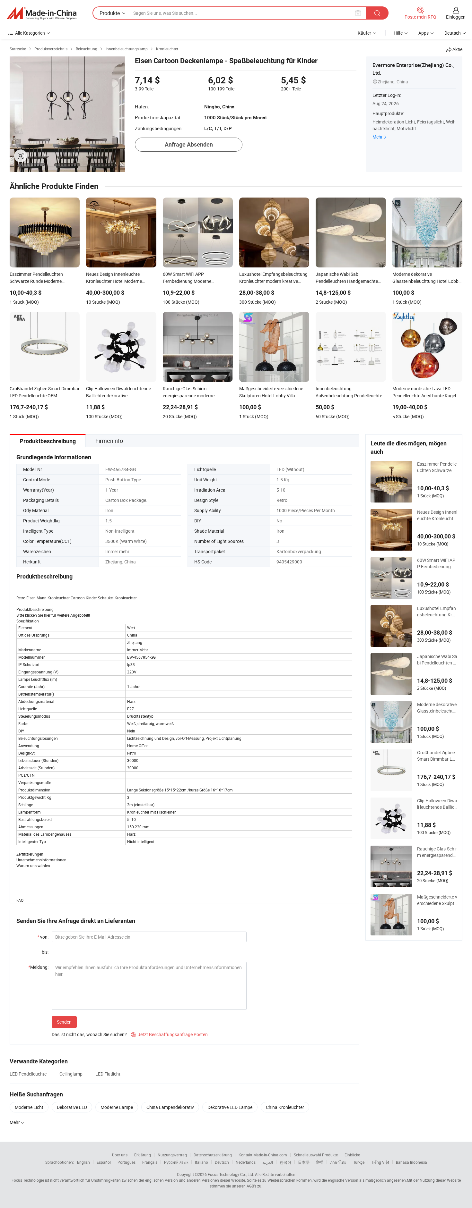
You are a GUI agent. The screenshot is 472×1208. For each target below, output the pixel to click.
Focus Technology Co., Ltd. (231, 1174)
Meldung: (38, 967)
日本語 (304, 1162)
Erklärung (142, 1154)
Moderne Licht (29, 1107)
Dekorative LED (72, 1107)
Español (104, 1162)
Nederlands (246, 1162)
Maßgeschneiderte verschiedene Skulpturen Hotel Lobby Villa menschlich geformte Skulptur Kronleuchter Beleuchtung (437, 900)
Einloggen (456, 17)
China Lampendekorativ (170, 1107)
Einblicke (352, 1154)
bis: (45, 952)
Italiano (201, 1162)
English (83, 1162)
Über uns (119, 1154)
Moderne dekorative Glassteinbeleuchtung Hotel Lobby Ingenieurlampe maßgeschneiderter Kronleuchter (437, 707)
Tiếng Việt (380, 1162)
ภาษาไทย (338, 1162)
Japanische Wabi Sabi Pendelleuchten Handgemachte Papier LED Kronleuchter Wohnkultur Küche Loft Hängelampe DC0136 (437, 659)
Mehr (377, 137)
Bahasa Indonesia (411, 1162)
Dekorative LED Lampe (229, 1107)
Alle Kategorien (30, 33)
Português (126, 1162)
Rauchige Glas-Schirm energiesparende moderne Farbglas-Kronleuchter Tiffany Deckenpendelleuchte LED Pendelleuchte (437, 852)
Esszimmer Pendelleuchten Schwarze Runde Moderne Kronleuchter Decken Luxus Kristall (437, 467)
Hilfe (398, 33)
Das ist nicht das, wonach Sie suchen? (89, 1034)
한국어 (285, 1162)
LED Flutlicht (107, 1074)
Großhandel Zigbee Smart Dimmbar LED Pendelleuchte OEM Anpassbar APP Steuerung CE (437, 755)
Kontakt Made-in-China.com (263, 1154)
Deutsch (222, 1162)
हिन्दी (319, 1162)
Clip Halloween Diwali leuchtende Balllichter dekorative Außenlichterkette (437, 804)
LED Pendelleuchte (28, 1074)
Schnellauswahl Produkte (316, 1154)
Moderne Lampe (117, 1107)
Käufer (364, 33)
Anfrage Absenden (189, 144)
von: (42, 937)
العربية (267, 1162)
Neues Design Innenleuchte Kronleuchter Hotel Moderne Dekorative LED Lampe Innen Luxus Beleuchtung (437, 515)
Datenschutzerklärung (213, 1154)
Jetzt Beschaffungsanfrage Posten (169, 1034)
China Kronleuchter (285, 1107)
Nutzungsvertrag (172, 1154)
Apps (423, 33)
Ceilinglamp (71, 1074)
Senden (64, 1022)
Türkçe (358, 1162)
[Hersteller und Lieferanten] (41, 13)
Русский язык (176, 1162)
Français (149, 1162)
